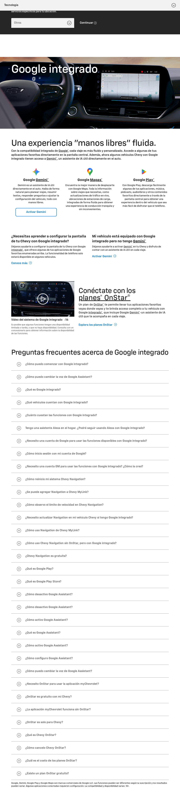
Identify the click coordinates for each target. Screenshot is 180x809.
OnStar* (99, 304)
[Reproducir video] (42, 299)
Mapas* (96, 180)
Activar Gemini (36, 212)
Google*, (64, 151)
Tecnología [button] (11, 5)
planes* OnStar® (104, 298)
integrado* (17, 250)
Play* (150, 180)
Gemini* (52, 159)
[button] (64, 151)
